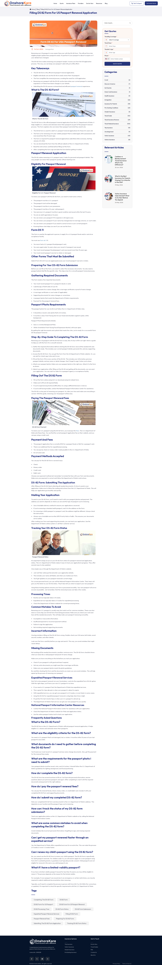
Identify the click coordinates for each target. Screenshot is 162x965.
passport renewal (76, 86)
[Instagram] (48, 959)
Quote (62, 3)
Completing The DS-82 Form (43, 900)
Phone (107, 55)
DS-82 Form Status (62, 909)
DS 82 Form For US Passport (43, 904)
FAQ (92, 949)
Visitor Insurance (69, 947)
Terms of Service (126, 963)
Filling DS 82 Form (72, 914)
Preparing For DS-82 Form (65, 919)
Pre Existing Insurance (70, 952)
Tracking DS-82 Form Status (76, 923)
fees (77, 431)
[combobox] (107, 58)
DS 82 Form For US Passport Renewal (72, 904)
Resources (99, 3)
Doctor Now (89, 3)
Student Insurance (69, 949)
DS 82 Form (64, 900)
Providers (80, 3)
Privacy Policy (116, 963)
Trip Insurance (68, 944)
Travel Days (108, 43)
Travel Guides (94, 947)
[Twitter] (37, 959)
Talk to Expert (137, 3)
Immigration (49, 49)
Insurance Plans (70, 3)
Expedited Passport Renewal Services (46, 914)
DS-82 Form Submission (83, 909)
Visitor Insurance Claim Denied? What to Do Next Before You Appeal (122, 197)
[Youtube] (42, 959)
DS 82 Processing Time (41, 909)
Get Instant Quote (151, 3)
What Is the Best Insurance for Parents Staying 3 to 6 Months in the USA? (122, 179)
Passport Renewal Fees (42, 919)
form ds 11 (43, 240)
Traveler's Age (109, 49)
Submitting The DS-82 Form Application (47, 923)
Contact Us (94, 952)
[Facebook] (32, 959)
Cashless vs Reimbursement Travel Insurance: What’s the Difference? (121, 161)
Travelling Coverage (111, 36)
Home (55, 3)
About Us (93, 955)
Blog (106, 3)
